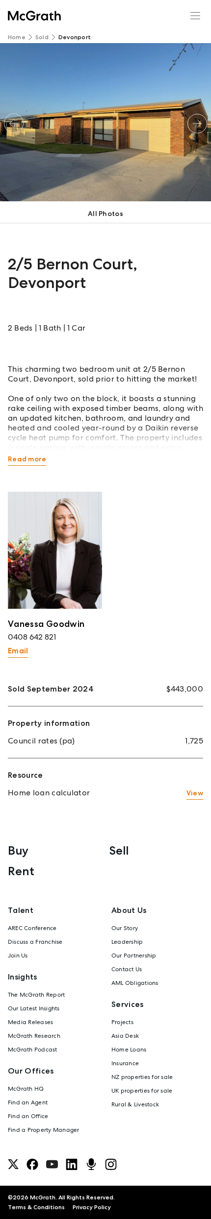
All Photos (105, 213)
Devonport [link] (74, 37)
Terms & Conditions (36, 1207)
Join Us (18, 955)
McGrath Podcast (32, 1049)
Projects (122, 1022)
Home (17, 37)
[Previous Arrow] (14, 124)
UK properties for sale (141, 1091)
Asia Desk (125, 1036)
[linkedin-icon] (72, 1164)
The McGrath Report (36, 995)
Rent (21, 871)
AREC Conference (32, 928)
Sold (42, 37)
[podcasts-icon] (91, 1164)
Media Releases (30, 1022)
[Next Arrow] (197, 124)
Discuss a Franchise (35, 942)
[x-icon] (13, 1164)
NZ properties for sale (142, 1077)
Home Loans (128, 1049)
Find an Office (28, 1116)
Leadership (127, 942)
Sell (119, 850)
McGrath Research (34, 1036)
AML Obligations (134, 983)
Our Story (124, 928)
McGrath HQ (26, 1089)
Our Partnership (134, 955)
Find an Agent (28, 1102)
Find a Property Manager (43, 1130)
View (194, 793)
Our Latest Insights (34, 1008)
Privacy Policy (92, 1207)
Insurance (125, 1063)
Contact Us (126, 969)
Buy (18, 850)
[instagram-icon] (111, 1164)
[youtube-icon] (52, 1164)
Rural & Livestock (135, 1104)
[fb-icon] (32, 1164)
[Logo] (34, 16)
